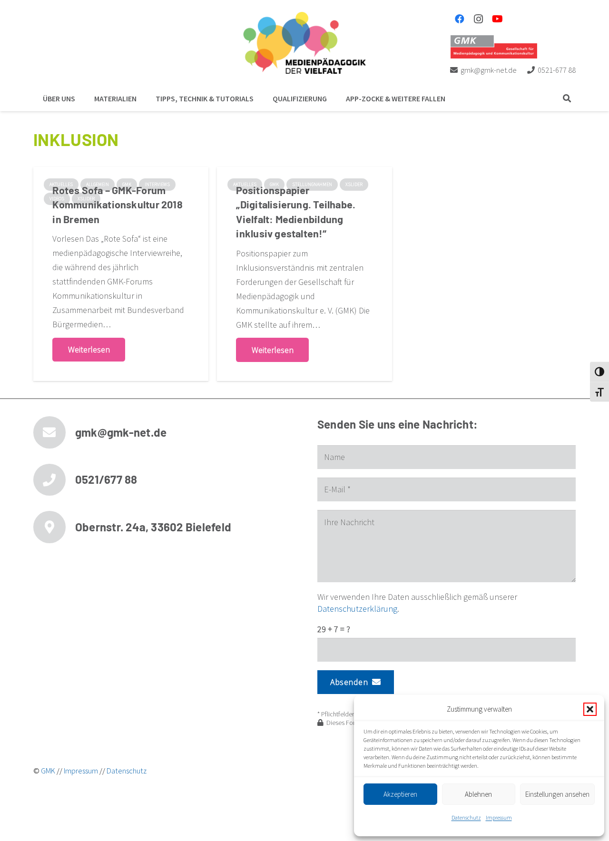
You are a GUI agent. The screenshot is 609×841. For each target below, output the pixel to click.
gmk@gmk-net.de (121, 432)
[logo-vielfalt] (304, 43)
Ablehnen (478, 794)
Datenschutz (466, 817)
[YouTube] (497, 19)
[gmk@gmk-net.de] (54, 432)
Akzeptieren (400, 794)
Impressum (499, 817)
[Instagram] (478, 19)
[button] (590, 709)
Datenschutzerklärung (357, 608)
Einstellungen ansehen (557, 794)
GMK (48, 770)
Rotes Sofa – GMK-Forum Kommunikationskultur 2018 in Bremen (117, 204)
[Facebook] (459, 19)
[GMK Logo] (493, 47)
